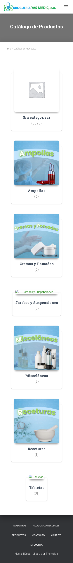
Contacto (38, 535)
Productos (19, 535)
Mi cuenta (37, 544)
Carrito (56, 535)
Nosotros (19, 525)
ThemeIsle (52, 553)
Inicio (8, 48)
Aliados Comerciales (46, 525)
